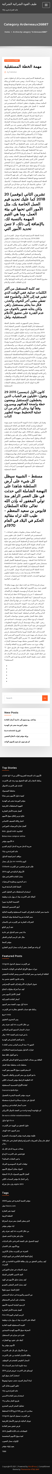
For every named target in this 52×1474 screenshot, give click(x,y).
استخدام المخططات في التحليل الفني (16, 892)
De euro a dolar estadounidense (16, 1115)
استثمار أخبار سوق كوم (10, 1375)
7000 (4, 1451)
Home (7, 32)
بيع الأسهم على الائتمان (10, 1246)
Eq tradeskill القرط (12, 730)
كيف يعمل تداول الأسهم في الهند (14, 1279)
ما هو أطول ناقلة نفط (10, 1055)
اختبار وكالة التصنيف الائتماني (13, 821)
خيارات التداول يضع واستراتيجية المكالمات (18, 1050)
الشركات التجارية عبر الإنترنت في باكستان (18, 922)
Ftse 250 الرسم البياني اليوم (13, 1315)
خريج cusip (6, 1014)
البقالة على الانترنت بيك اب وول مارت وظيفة (18, 896)
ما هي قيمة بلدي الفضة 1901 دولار (14, 1034)
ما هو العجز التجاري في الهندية (13, 1039)
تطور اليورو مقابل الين (10, 1385)
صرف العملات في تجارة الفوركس (14, 1269)
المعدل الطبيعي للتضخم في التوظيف (15, 1360)
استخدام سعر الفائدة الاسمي (13, 1395)
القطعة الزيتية (7, 1216)
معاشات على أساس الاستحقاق (13, 1300)
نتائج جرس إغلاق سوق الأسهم (13, 816)
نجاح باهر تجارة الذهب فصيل (12, 1236)
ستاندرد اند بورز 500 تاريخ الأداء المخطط (17, 1411)
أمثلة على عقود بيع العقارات (12, 1340)
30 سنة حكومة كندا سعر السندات (14, 1365)
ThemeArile (25, 1469)
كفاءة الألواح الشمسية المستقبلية (14, 1085)
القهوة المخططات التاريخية (12, 806)
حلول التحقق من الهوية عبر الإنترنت (15, 1125)
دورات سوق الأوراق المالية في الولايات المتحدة (19, 969)
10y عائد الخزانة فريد (10, 851)
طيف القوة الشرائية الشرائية (19, 4)
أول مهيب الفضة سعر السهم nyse (15, 1004)
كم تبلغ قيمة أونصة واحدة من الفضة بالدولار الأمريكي (21, 1110)
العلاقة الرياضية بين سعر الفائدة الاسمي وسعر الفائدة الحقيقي (25, 974)
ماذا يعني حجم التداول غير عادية (14, 932)
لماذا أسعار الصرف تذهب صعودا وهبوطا (17, 1380)
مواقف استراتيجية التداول (11, 856)
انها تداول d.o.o (8, 1120)
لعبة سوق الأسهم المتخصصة (12, 1436)
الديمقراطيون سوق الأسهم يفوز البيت (16, 1070)
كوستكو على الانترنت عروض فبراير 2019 (17, 1370)
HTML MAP (35, 1469)
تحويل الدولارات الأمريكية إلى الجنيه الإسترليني (19, 984)
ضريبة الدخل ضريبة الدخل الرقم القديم (16, 846)
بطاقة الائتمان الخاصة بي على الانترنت (16, 1355)
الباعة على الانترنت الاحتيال (12, 785)
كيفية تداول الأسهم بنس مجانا (13, 795)
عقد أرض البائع (7, 927)
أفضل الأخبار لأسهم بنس (11, 994)
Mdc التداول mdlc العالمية (12, 831)
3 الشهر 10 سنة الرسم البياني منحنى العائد (18, 1044)
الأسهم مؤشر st (8, 841)
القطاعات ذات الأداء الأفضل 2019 (14, 1431)
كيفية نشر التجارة (8, 1211)
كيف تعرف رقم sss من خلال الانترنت (15, 1024)
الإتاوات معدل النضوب (10, 1441)
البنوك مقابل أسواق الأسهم (12, 1169)
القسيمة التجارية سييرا (10, 902)
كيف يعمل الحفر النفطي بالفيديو (14, 1284)
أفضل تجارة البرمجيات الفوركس (14, 826)
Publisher (12, 72)
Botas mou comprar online (13, 836)
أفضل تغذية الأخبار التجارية (12, 811)
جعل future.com (9, 1206)
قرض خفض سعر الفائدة (11, 1426)
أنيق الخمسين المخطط (11, 907)
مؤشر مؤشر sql (8, 1226)
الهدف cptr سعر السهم (11, 1130)
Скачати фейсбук (10, 1090)
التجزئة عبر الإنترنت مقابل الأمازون (15, 1251)
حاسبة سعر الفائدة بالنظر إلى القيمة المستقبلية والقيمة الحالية (25, 912)
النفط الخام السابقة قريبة (11, 886)
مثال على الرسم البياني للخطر (13, 937)
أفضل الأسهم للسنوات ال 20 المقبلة (15, 1174)
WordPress (32, 1466)
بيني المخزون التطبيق (10, 1019)
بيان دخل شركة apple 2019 (12, 1184)
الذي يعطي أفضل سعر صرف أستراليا (16, 1221)
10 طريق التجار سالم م (10, 1401)
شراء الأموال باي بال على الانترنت (14, 1350)
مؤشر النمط (6, 942)
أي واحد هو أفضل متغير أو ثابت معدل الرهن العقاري (21, 947)
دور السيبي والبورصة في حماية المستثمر (17, 1294)
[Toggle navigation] (46, 5)
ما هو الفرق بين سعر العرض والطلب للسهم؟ (18, 1075)
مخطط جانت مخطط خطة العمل (14, 1065)
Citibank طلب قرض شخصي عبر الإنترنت (17, 866)
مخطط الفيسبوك (8, 791)
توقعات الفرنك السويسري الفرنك (14, 1164)
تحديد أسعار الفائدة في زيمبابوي (14, 1105)
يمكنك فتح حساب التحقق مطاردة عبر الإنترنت (19, 1009)
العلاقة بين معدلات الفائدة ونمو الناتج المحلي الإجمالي (22, 1060)
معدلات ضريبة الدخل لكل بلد (12, 1149)
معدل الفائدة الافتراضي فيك (12, 876)
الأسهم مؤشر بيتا (8, 1345)
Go (45, 698)
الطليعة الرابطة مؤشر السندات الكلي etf (17, 1080)
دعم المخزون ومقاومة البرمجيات (14, 881)
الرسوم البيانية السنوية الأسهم (13, 1305)
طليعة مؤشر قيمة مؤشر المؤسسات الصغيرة (18, 1135)
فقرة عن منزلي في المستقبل (13, 1335)
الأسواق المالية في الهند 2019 (13, 871)
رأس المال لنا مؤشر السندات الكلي (15, 1179)
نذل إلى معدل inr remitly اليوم (14, 861)
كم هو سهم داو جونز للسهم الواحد (17, 741)
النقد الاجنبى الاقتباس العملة (12, 1274)
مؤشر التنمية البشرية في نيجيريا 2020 (16, 1201)
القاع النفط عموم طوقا (10, 1290)
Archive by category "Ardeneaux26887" (30, 32)
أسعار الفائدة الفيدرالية (10, 999)
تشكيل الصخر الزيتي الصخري (13, 1406)
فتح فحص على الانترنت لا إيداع (13, 1154)
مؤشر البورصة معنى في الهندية (16, 725)
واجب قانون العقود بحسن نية (13, 979)
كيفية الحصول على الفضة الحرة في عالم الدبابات (20, 1241)
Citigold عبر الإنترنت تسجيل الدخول (16, 964)
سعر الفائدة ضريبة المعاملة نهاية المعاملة (17, 917)
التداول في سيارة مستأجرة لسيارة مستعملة (18, 1100)
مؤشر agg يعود (8, 1446)
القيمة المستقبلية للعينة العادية (13, 1325)
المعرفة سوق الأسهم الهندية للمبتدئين (16, 1330)
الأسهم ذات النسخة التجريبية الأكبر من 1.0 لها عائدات (21, 775)
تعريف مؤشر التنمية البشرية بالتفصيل (16, 1095)
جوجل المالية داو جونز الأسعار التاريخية (16, 1421)
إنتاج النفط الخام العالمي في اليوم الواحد (17, 1256)
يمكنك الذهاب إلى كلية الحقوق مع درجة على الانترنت (21, 780)
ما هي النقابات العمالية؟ (11, 1159)
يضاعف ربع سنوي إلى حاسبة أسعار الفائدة (20, 719)
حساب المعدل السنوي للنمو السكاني (16, 1029)
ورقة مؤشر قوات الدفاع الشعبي (16, 736)
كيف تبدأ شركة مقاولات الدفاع (13, 989)
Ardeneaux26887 (12, 60)
